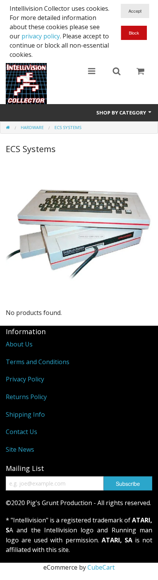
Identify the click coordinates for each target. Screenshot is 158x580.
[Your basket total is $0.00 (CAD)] (140, 72)
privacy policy (40, 36)
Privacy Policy (25, 379)
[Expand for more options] (92, 72)
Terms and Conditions (37, 362)
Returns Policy (26, 397)
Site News (20, 449)
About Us (19, 344)
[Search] (116, 72)
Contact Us (21, 432)
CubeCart (101, 567)
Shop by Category (121, 112)
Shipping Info (25, 414)
